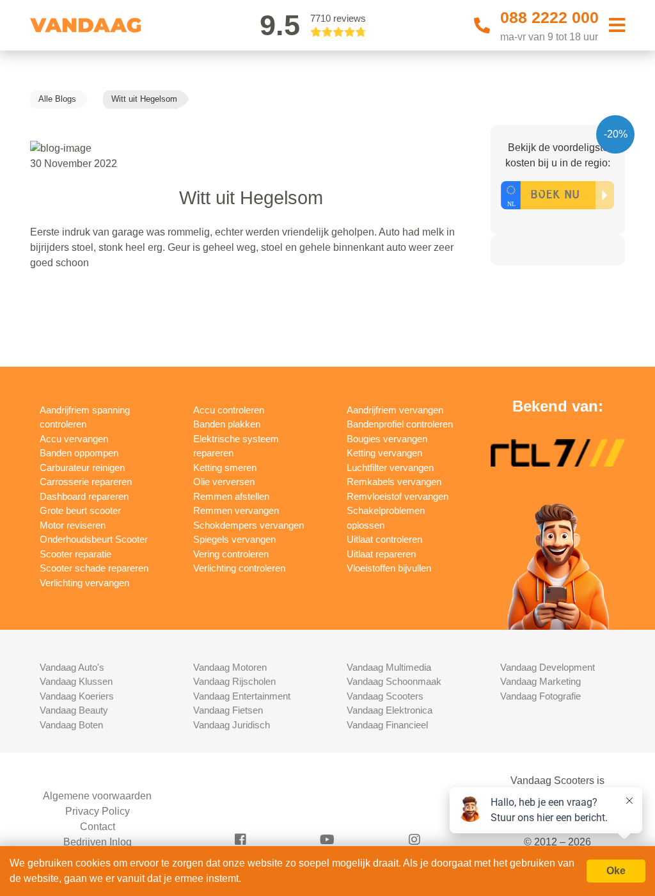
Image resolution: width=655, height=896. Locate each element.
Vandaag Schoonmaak (394, 681)
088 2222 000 (549, 17)
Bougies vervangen (387, 438)
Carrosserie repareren (86, 481)
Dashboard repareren (84, 496)
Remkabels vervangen (394, 481)
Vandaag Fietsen (228, 710)
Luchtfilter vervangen (390, 467)
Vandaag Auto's (72, 667)
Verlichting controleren (239, 568)
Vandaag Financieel (387, 724)
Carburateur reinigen (82, 467)
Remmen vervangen (236, 510)
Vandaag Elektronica (389, 710)
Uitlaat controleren (384, 539)
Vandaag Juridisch (231, 724)
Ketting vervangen (384, 452)
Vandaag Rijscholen (234, 681)
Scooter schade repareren (94, 568)
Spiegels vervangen (234, 539)
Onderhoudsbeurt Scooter (94, 539)
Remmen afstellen (231, 496)
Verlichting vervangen (84, 582)
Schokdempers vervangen (248, 525)
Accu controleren (228, 409)
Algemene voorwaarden (97, 795)
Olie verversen (224, 481)
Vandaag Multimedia (389, 667)
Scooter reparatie (75, 553)
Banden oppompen (79, 452)
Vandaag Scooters (385, 696)
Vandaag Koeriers (77, 696)
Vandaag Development (547, 667)
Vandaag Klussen (76, 681)
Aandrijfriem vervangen (395, 409)
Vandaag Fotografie (540, 696)
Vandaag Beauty (74, 710)
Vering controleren (231, 553)
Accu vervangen (74, 438)
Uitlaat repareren (381, 553)
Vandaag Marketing (540, 681)
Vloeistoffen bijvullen (389, 568)
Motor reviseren (73, 525)
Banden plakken (226, 424)
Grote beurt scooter (80, 510)
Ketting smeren (224, 467)
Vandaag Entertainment (241, 696)
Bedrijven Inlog (97, 841)
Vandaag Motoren (230, 667)
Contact (97, 826)
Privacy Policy (97, 811)
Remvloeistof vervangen (397, 496)
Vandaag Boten (71, 724)
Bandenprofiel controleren (400, 424)
